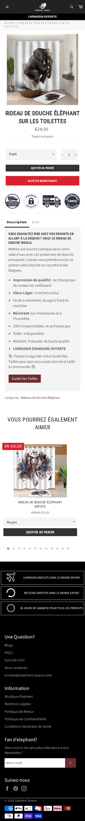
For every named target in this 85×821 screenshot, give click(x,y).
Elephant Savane (26, 800)
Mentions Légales (18, 703)
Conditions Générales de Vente (28, 726)
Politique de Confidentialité (25, 719)
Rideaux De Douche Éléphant (40, 398)
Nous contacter (16, 667)
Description (17, 222)
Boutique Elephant (19, 696)
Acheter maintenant (42, 181)
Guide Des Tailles (25, 378)
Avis (35, 222)
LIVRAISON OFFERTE (42, 16)
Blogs (9, 645)
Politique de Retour (19, 711)
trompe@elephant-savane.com (28, 675)
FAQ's (9, 652)
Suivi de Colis (15, 660)
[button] (8, 548)
